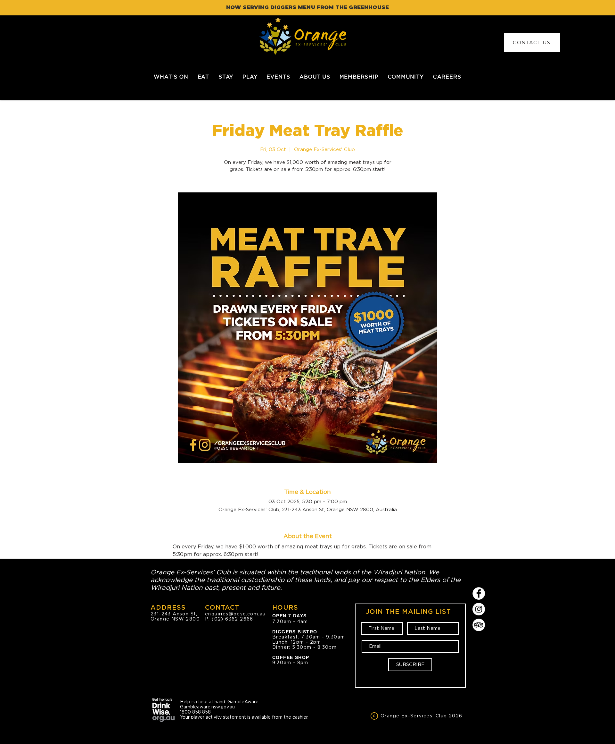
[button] (203, 77)
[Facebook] (478, 593)
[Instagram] (478, 609)
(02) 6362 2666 (232, 618)
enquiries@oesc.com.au (235, 613)
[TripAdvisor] (478, 625)
